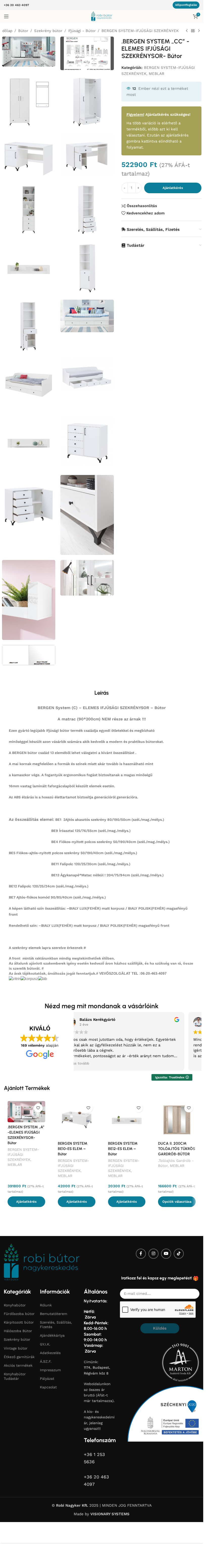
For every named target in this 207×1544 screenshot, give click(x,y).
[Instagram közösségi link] (153, 1254)
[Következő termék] (199, 31)
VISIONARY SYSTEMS (110, 1514)
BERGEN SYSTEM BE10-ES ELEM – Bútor (72, 1148)
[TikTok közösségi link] (179, 1254)
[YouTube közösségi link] (166, 1254)
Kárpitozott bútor (19, 1322)
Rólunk (46, 1305)
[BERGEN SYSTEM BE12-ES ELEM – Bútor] (127, 1120)
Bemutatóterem (53, 1314)
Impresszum (50, 1370)
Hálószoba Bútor (18, 1331)
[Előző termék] (187, 31)
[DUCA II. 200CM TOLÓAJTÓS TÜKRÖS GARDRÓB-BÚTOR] (177, 1120)
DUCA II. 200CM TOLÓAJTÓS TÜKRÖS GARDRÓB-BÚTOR (176, 1148)
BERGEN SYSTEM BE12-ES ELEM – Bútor (123, 1148)
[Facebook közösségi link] (141, 1254)
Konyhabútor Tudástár (15, 1376)
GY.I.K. (45, 1344)
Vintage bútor (16, 1348)
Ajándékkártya (52, 1335)
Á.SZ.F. (45, 1361)
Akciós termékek (18, 1365)
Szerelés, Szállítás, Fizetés (56, 1324)
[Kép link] (42, 1261)
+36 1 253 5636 (94, 1458)
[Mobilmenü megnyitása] (6, 16)
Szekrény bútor (48, 31)
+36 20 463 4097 (16, 5)
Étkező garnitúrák (19, 1357)
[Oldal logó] (101, 16)
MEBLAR (156, 73)
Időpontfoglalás (186, 5)
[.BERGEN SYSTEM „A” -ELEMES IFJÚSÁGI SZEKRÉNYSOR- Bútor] (26, 1111)
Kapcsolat (48, 1387)
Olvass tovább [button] (77, 1063)
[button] (26, 1201)
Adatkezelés (50, 1353)
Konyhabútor (15, 1305)
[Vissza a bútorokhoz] (193, 31)
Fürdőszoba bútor (19, 1314)
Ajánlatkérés (173, 188)
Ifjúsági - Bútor (82, 31)
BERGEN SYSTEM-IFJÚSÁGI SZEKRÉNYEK (140, 31)
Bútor (23, 31)
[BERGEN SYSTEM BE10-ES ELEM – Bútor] (76, 1120)
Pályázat (47, 1379)
